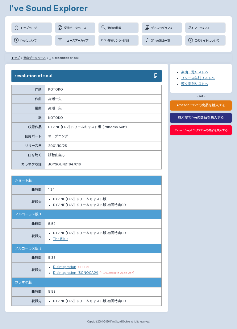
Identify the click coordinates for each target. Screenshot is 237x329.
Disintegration (64, 267)
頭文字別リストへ (194, 84)
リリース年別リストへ (198, 78)
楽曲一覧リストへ (194, 72)
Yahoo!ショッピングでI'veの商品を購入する (201, 130)
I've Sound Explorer (48, 8)
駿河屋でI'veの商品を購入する (201, 118)
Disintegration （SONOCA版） (75, 273)
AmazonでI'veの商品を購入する (201, 105)
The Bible (60, 239)
